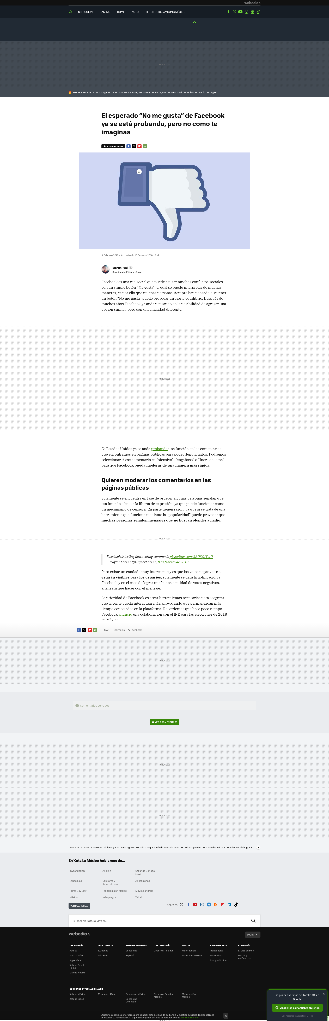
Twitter (234, 12)
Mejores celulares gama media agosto (114, 847)
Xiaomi (146, 92)
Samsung (133, 92)
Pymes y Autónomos (244, 957)
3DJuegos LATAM (106, 994)
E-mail (145, 146)
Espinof (130, 955)
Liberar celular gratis (241, 847)
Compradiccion (218, 960)
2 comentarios (115, 146)
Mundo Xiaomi (77, 972)
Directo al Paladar (163, 950)
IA (113, 92)
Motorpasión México (189, 995)
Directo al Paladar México (163, 995)
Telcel (138, 897)
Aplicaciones (142, 880)
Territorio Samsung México (165, 12)
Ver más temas (79, 905)
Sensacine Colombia (131, 1000)
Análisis (106, 870)
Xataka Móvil (76, 955)
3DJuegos (103, 950)
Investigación (77, 870)
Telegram (209, 904)
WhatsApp (101, 92)
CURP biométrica (215, 847)
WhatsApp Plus (193, 847)
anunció (125, 614)
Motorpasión (189, 950)
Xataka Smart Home (77, 966)
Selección (85, 12)
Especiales (76, 880)
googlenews (252, 12)
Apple (214, 92)
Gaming (105, 12)
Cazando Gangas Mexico (145, 872)
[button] (122, 267)
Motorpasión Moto (192, 955)
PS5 (121, 92)
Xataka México (78, 994)
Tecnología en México (114, 890)
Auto (135, 12)
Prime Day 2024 (78, 890)
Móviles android (144, 890)
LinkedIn (229, 904)
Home (121, 12)
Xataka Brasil (77, 998)
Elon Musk (176, 92)
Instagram (246, 12)
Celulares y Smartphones (110, 882)
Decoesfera (216, 955)
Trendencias (216, 950)
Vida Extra (103, 955)
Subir (250, 934)
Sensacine (131, 950)
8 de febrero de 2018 (173, 562)
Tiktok (258, 12)
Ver (166, 722)
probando (159, 448)
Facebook (228, 12)
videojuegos (109, 897)
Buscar (253, 921)
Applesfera (75, 960)
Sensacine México (135, 994)
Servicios (119, 630)
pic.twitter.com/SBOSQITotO (191, 556)
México (73, 897)
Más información (190, 1017)
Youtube (240, 12)
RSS (215, 904)
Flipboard (139, 146)
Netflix (202, 92)
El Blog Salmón (246, 950)
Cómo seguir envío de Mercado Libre (160, 847)
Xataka (73, 950)
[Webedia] (252, 3)
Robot (190, 92)
